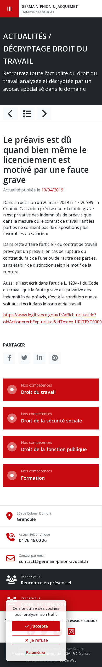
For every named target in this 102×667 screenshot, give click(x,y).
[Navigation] (9, 8)
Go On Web (68, 660)
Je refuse (38, 640)
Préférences (81, 653)
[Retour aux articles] (27, 113)
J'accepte (39, 626)
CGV (67, 653)
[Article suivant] (44, 113)
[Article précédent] (10, 113)
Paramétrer (36, 652)
